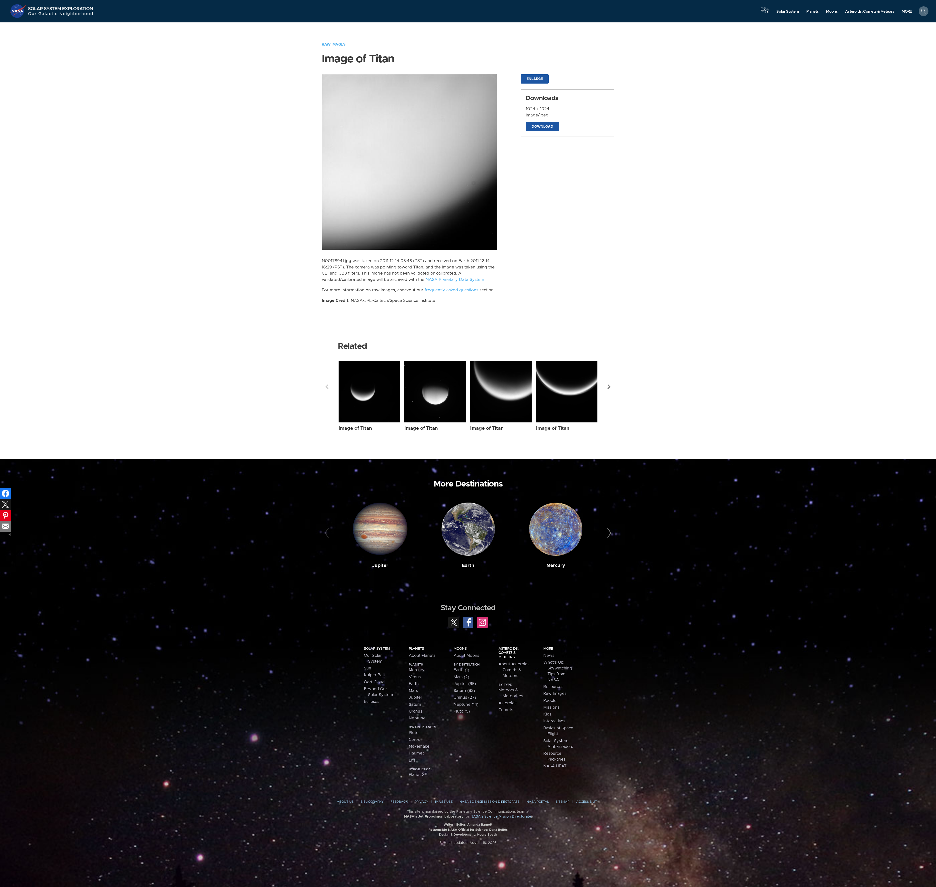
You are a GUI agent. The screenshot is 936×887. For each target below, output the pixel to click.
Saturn (415, 704)
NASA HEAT (554, 766)
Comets (505, 710)
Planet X (417, 775)
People (549, 701)
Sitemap (562, 801)
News (548, 656)
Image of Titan (355, 428)
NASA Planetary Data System (455, 279)
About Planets (422, 656)
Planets (416, 648)
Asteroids (507, 703)
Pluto (414, 733)
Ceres (414, 740)
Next (609, 387)
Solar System (377, 648)
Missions (551, 707)
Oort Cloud (374, 682)
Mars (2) (461, 677)
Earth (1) (461, 670)
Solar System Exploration (61, 7)
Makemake (419, 746)
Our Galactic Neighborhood (61, 15)
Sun (367, 668)
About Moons (466, 656)
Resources (553, 687)
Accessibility (587, 801)
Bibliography (372, 801)
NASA (18, 11)
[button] (907, 11)
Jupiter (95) (465, 684)
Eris (412, 760)
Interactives (554, 721)
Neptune (417, 718)
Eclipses (371, 702)
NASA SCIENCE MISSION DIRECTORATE (489, 801)
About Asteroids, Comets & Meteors (514, 670)
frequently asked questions (451, 290)
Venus (415, 677)
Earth (468, 565)
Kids (547, 714)
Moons (460, 648)
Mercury (555, 565)
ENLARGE (534, 79)
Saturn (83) (464, 691)
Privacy (421, 801)
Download (542, 126)
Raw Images (333, 44)
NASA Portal (537, 801)
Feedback (399, 801)
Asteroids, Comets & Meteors (508, 653)
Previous (327, 387)
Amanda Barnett (479, 824)
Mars (413, 691)
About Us (345, 801)
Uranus (415, 711)
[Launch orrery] (765, 12)
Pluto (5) (462, 711)
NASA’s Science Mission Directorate (500, 816)
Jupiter (380, 565)
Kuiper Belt (374, 675)
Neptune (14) (466, 704)
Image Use (444, 801)
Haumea (417, 753)
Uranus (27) (465, 697)
